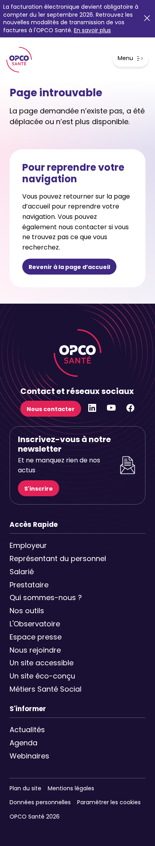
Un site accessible (42, 663)
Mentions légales (71, 788)
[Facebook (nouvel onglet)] (130, 410)
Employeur (28, 545)
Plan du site (25, 788)
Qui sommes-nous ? (42, 597)
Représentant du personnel (42, 558)
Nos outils (27, 611)
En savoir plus (92, 30)
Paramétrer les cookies (109, 802)
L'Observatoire (35, 624)
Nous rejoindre (35, 650)
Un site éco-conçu (42, 676)
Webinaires (29, 756)
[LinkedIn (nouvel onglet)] (92, 410)
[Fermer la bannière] (147, 19)
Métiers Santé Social (42, 689)
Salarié (22, 572)
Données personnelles (40, 802)
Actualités (27, 730)
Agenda (23, 743)
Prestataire (29, 585)
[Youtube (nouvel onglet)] (111, 410)
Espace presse (36, 637)
